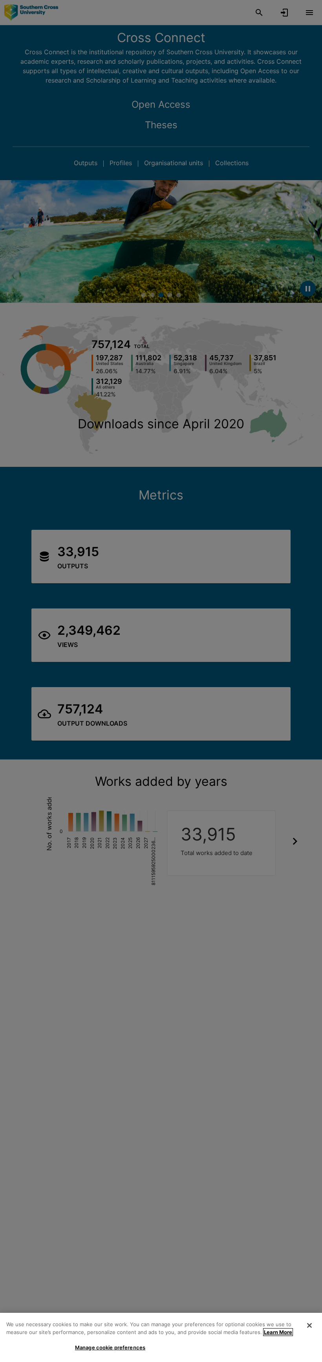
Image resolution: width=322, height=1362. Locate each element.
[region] (161, 1337)
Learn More (278, 1332)
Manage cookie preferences (110, 1347)
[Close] (309, 1325)
